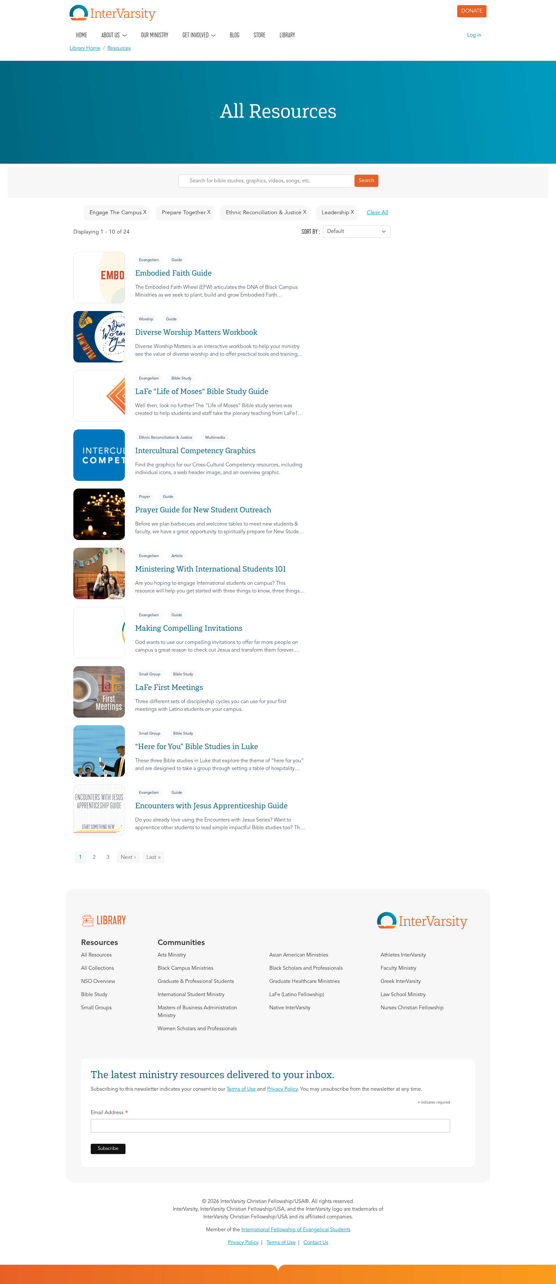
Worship (146, 319)
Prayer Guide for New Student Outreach (203, 509)
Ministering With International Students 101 (210, 568)
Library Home (85, 48)
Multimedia (215, 438)
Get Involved (195, 35)
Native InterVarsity (289, 1008)
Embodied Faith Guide (173, 273)
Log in (474, 35)
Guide (176, 260)
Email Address (109, 1114)
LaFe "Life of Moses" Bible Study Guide (201, 391)
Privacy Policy (282, 1089)
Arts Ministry (172, 955)
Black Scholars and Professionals (306, 968)
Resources (119, 48)
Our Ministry (154, 35)
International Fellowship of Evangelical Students (295, 1230)
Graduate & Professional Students (196, 981)
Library (287, 35)
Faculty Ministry (398, 968)
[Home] (115, 13)
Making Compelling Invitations (188, 628)
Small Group (149, 674)
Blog (234, 35)
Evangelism (149, 260)
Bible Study (181, 379)
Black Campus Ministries (185, 968)
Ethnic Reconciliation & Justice (165, 438)
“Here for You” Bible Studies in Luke (196, 746)
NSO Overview (98, 981)
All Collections (97, 968)
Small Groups (96, 1008)
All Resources (96, 955)
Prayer (144, 497)
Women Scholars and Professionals (197, 1029)
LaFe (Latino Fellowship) (296, 994)
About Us (110, 35)
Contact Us (315, 1242)
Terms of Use (241, 1089)
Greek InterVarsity (401, 981)
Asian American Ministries (298, 955)
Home (81, 35)
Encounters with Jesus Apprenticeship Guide (211, 805)
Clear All (377, 213)
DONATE (471, 11)
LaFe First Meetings (169, 687)
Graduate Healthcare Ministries (304, 981)
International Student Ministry (191, 994)
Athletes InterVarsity (403, 955)
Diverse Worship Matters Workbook (196, 332)
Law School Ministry (403, 994)
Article (177, 556)
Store (259, 35)
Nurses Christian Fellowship (412, 1008)
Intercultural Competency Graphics (195, 450)
